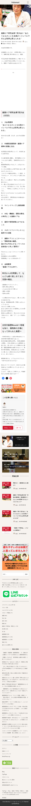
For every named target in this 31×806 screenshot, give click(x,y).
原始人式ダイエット (7, 782)
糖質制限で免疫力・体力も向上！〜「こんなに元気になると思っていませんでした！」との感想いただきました (15, 719)
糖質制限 (4, 634)
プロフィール (5, 777)
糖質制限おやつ (6, 637)
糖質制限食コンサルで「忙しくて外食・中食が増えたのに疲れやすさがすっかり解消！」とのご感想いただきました (15, 708)
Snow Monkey (6, 801)
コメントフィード (6, 753)
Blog (3, 771)
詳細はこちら (8, 428)
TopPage (4, 774)
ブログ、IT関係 (6, 613)
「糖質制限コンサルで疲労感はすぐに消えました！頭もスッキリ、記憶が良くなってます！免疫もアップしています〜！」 (15, 690)
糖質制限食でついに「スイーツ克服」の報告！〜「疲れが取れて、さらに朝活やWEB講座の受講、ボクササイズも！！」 (15, 697)
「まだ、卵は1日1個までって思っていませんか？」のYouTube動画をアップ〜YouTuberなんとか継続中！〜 (15, 668)
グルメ (3, 607)
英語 (3, 642)
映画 (3, 623)
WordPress (16, 803)
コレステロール (6, 610)
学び (3, 618)
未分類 (3, 629)
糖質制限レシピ (6, 639)
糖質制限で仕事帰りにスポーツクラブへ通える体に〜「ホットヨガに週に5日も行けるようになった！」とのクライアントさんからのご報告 (15, 726)
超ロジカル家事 (6, 645)
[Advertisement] (15, 89)
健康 (3, 615)
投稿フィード (5, 751)
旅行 (3, 621)
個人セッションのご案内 (8, 779)
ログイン (4, 748)
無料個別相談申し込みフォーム (10, 785)
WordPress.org (6, 756)
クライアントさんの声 (7, 605)
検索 (26, 574)
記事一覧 (18, 428)
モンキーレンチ (19, 801)
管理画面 (4, 797)
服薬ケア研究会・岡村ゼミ (9, 43)
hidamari (15, 2)
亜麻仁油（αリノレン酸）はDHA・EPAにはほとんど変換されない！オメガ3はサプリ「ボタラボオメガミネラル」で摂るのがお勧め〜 (15, 679)
